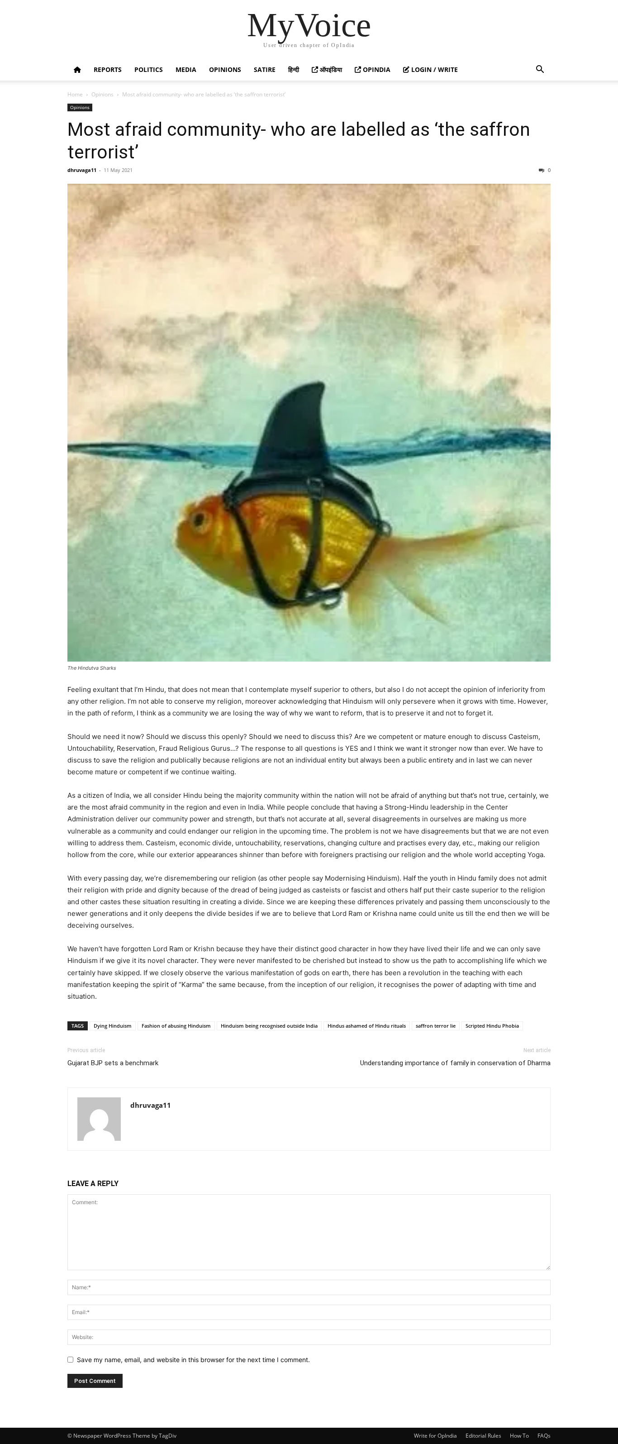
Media (186, 69)
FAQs (544, 1435)
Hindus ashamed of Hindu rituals (367, 1025)
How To (519, 1435)
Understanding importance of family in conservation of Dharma (455, 1063)
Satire (265, 69)
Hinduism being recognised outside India (269, 1025)
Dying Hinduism (113, 1025)
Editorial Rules (483, 1435)
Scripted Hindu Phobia (492, 1025)
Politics (148, 69)
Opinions (225, 69)
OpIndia (375, 69)
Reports (108, 69)
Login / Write (433, 69)
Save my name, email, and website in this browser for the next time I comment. (193, 1359)
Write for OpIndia (435, 1435)
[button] (540, 70)
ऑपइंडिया (330, 69)
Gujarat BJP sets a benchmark (112, 1063)
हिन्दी (293, 69)
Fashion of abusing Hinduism (176, 1025)
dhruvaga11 (81, 170)
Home (75, 94)
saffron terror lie (436, 1025)
